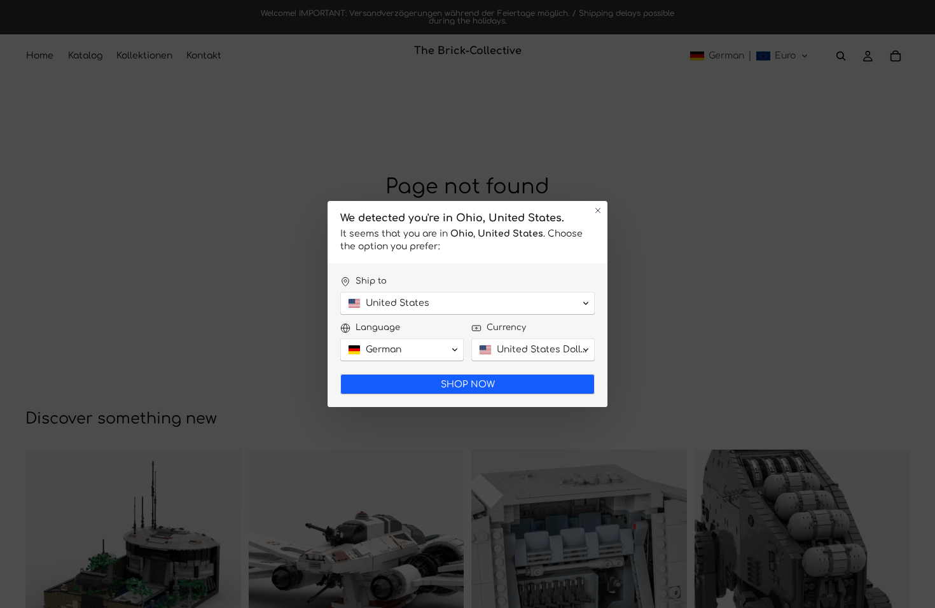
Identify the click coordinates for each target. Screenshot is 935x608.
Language (378, 327)
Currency (506, 327)
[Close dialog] (598, 211)
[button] (467, 303)
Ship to (371, 281)
